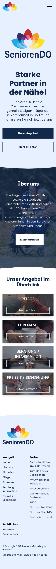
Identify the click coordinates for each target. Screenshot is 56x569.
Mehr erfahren (28, 147)
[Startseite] (18, 434)
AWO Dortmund (39, 488)
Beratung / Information (9, 489)
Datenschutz (10, 534)
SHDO (33, 502)
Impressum (9, 529)
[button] (50, 6)
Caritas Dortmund (41, 517)
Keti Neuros (40, 554)
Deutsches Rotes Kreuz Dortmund (40, 464)
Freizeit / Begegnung (9, 498)
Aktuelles (8, 472)
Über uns (7, 467)
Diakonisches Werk (41, 507)
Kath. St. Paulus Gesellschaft (39, 473)
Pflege (6, 477)
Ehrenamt (8, 482)
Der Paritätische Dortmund (39, 495)
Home (6, 462)
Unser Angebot (28, 133)
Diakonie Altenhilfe (41, 512)
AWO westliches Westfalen (39, 481)
